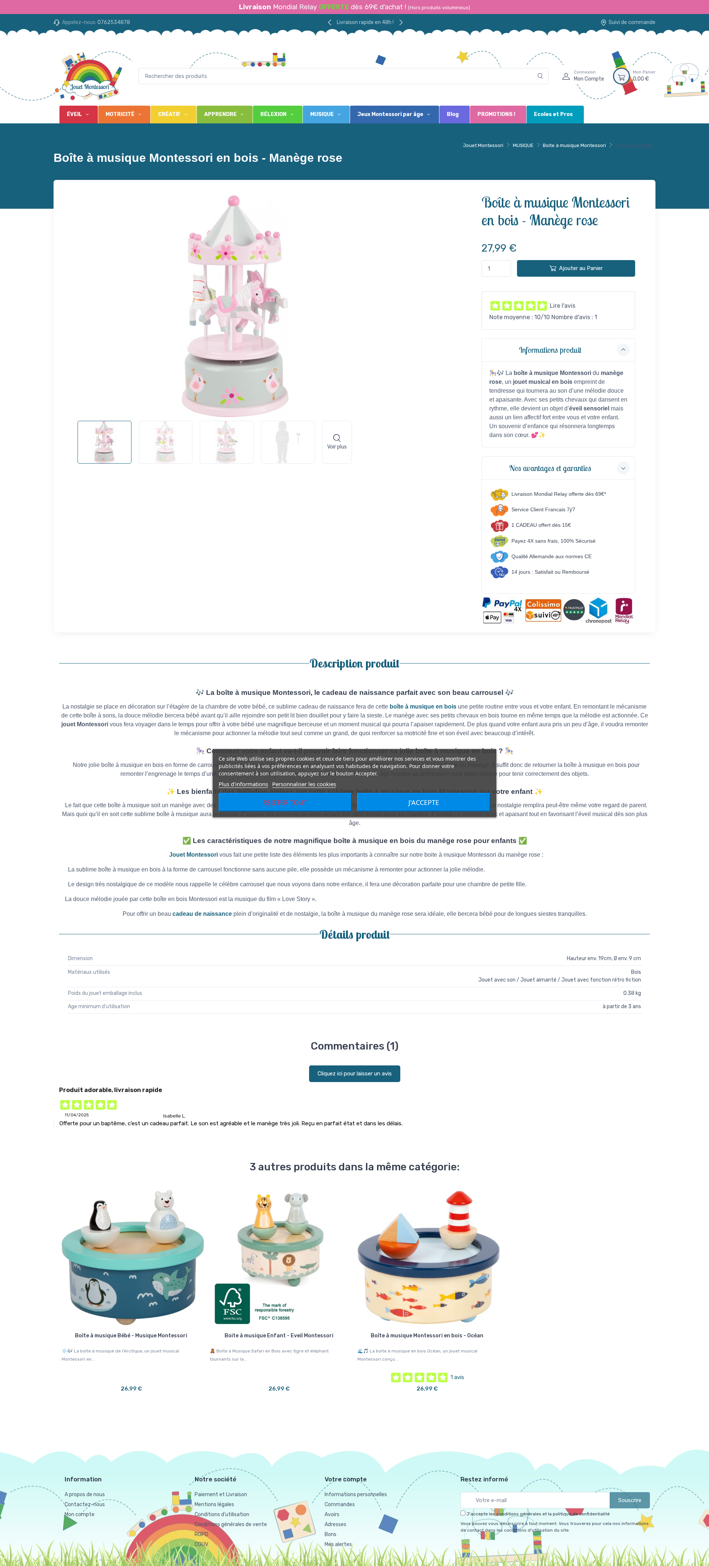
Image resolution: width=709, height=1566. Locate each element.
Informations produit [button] (550, 350)
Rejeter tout (285, 802)
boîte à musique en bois (423, 706)
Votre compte (346, 1479)
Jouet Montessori (483, 145)
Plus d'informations (243, 783)
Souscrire (629, 1500)
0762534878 (113, 22)
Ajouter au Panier (581, 268)
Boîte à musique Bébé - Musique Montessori (131, 1336)
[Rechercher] (540, 76)
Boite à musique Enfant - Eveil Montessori (279, 1336)
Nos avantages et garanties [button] (550, 468)
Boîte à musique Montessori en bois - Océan (427, 1336)
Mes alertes (338, 1544)
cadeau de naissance (202, 914)
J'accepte (423, 802)
